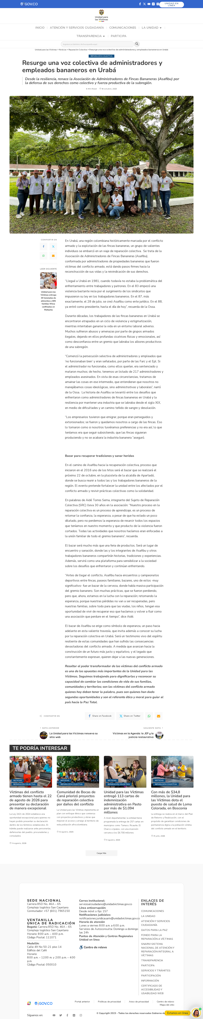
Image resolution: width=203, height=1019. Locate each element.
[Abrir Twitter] (61, 1015)
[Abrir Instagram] (81, 1015)
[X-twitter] (144, 4)
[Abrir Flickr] (75, 1015)
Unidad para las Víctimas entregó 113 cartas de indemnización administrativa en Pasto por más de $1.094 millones (124, 802)
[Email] (53, 255)
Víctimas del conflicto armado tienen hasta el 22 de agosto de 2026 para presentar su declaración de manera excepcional (31, 800)
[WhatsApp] (43, 255)
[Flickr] (157, 4)
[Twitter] (53, 246)
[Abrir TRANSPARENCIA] (103, 36)
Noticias (17, 780)
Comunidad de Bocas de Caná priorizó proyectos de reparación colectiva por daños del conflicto (76, 798)
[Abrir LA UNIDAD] (160, 27)
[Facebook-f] (140, 4)
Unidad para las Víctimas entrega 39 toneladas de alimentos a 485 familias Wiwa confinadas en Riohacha (48, 301)
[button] (29, 4)
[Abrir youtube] (55, 1015)
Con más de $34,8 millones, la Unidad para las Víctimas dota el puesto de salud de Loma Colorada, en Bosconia (171, 800)
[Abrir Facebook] (68, 1015)
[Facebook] (43, 246)
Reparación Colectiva (102, 56)
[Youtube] (148, 4)
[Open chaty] (196, 1012)
